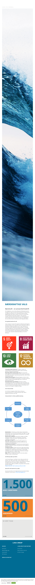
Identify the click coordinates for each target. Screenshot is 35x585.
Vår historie (4, 554)
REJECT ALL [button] (8, 582)
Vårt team (4, 548)
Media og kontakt (6, 557)
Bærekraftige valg (5, 550)
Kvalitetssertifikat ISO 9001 (20, 465)
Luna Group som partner (24, 546)
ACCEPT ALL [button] (13, 582)
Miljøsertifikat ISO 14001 (10, 465)
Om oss (4, 546)
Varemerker (4, 552)
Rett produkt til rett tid (22, 550)
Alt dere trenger (21, 552)
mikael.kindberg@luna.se (20, 472)
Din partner (20, 548)
